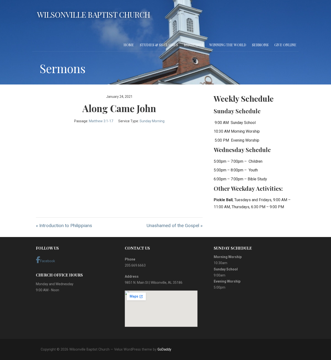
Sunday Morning (152, 121)
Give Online (285, 45)
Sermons (260, 45)
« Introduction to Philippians (64, 225)
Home (129, 45)
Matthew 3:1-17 (101, 121)
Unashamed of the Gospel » (175, 225)
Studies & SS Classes (159, 45)
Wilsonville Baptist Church (93, 14)
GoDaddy (164, 349)
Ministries (194, 45)
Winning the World (227, 45)
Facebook (47, 261)
